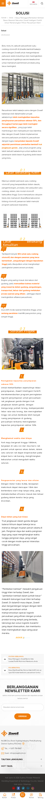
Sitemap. (27, 784)
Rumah (3, 18)
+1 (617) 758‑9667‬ (15, 748)
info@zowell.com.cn (18, 753)
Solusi (11, 18)
